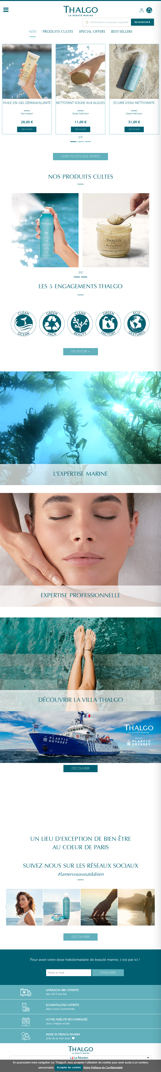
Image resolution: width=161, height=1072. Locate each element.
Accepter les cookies (69, 1067)
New (33, 31)
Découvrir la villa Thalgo (80, 700)
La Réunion (81, 1057)
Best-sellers (121, 31)
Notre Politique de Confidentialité (103, 1067)
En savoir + (80, 351)
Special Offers (92, 31)
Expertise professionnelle (80, 595)
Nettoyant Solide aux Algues (80, 103)
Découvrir (26, 129)
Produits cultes (58, 31)
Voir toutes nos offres (80, 156)
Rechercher (142, 22)
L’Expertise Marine (80, 473)
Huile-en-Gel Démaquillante (27, 103)
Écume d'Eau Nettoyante (134, 103)
